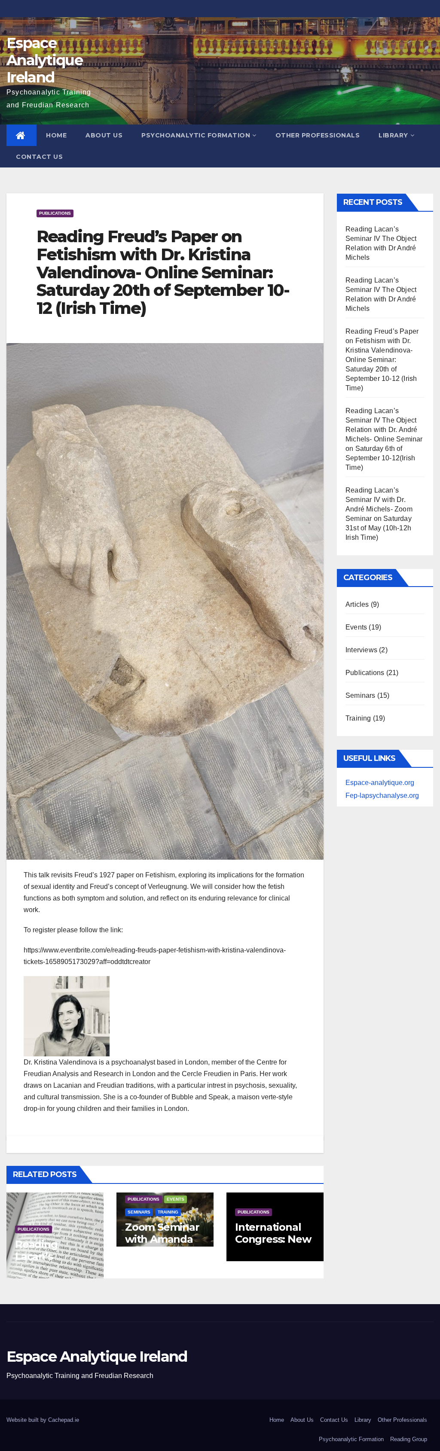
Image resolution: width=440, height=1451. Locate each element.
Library (393, 135)
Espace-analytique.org (379, 782)
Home (56, 135)
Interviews (361, 650)
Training (168, 1212)
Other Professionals (317, 135)
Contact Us (39, 157)
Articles (357, 604)
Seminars (139, 1212)
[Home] (21, 135)
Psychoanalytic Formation (195, 135)
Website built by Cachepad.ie (42, 1420)
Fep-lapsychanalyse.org (382, 795)
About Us (104, 135)
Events (175, 1199)
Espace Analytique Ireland (44, 60)
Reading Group (408, 1439)
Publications (55, 213)
